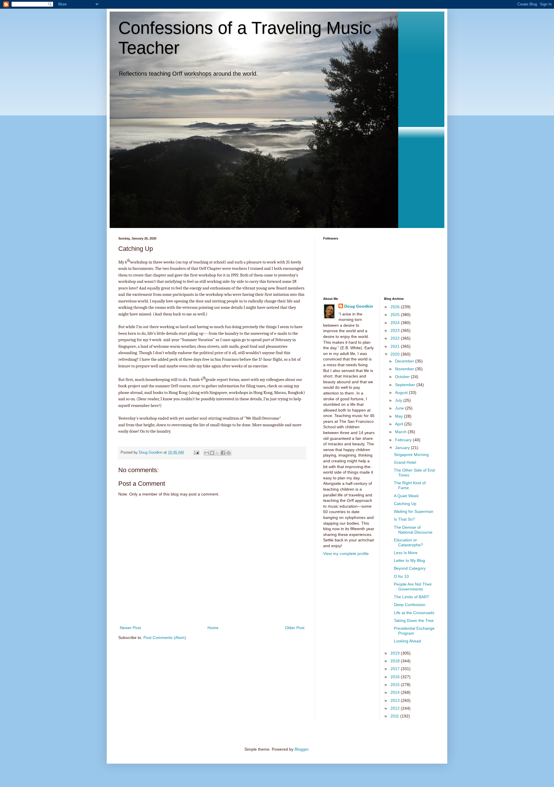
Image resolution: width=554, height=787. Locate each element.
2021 (395, 346)
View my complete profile (346, 553)
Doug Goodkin (358, 306)
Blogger (301, 749)
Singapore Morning (411, 454)
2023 (395, 330)
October (403, 376)
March (401, 431)
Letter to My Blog (409, 560)
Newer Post (130, 627)
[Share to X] (217, 453)
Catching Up (405, 503)
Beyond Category (410, 568)
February (404, 440)
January (403, 447)
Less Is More (406, 552)
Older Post (294, 627)
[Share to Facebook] (223, 453)
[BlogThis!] (212, 453)
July (399, 400)
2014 (395, 692)
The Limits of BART (411, 597)
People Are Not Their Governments (413, 586)
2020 (395, 354)
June (400, 408)
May (399, 416)
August (402, 392)
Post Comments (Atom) (164, 637)
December (405, 361)
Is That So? (404, 519)
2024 (395, 322)
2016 (395, 676)
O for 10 (401, 576)
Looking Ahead (407, 641)
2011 (395, 716)
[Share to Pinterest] (228, 453)
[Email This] (206, 453)
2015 (395, 684)
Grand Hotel (405, 462)
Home (212, 627)
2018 (395, 661)
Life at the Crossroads (414, 612)
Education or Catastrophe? (408, 542)
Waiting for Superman (413, 511)
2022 (395, 338)
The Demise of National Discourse (413, 529)
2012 (395, 708)
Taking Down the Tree (414, 620)
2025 (395, 314)
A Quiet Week (406, 495)
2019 (395, 653)
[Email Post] (196, 452)
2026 (395, 306)
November (405, 369)
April (399, 424)
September (405, 384)
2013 (395, 700)
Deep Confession (409, 604)
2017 (395, 668)
